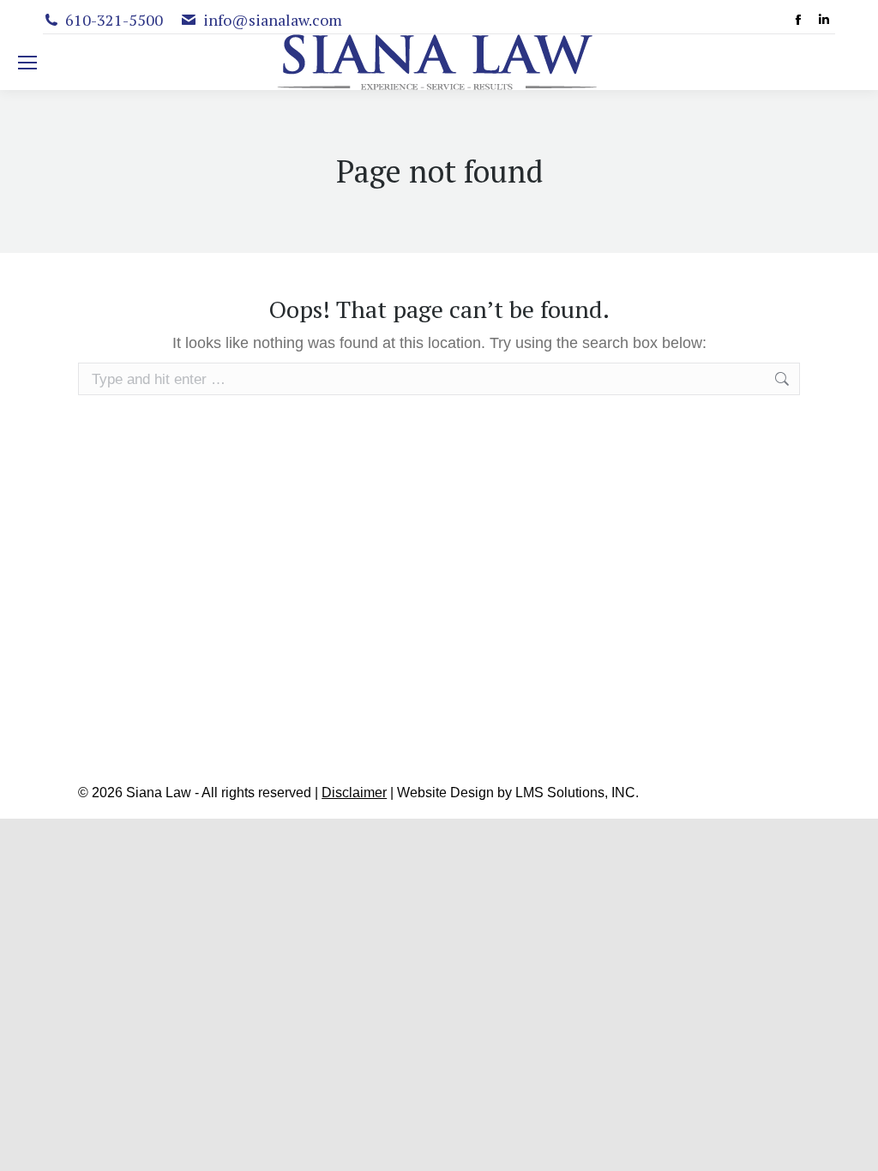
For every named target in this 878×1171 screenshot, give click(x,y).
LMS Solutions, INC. (577, 792)
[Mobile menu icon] (27, 62)
